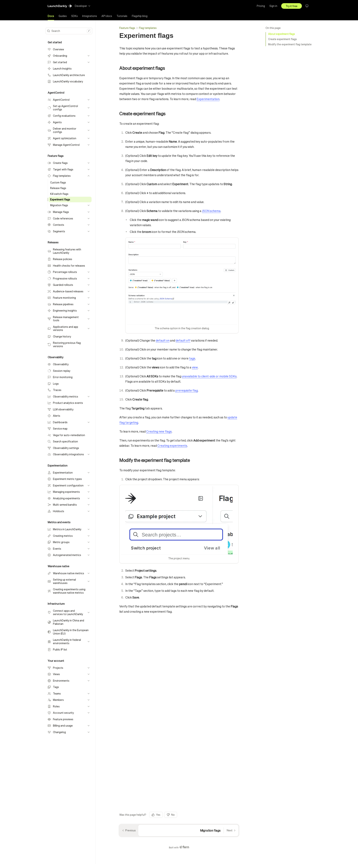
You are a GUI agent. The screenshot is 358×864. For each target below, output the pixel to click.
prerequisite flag (186, 390)
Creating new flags (159, 431)
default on (162, 340)
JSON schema (211, 211)
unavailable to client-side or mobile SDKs (209, 376)
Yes (158, 814)
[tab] (50, 16)
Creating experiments (172, 445)
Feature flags (127, 27)
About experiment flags (281, 33)
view (195, 367)
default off (183, 340)
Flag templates (148, 27)
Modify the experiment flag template (290, 44)
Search (70, 30)
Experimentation (208, 99)
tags (192, 358)
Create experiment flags (282, 39)
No (173, 814)
